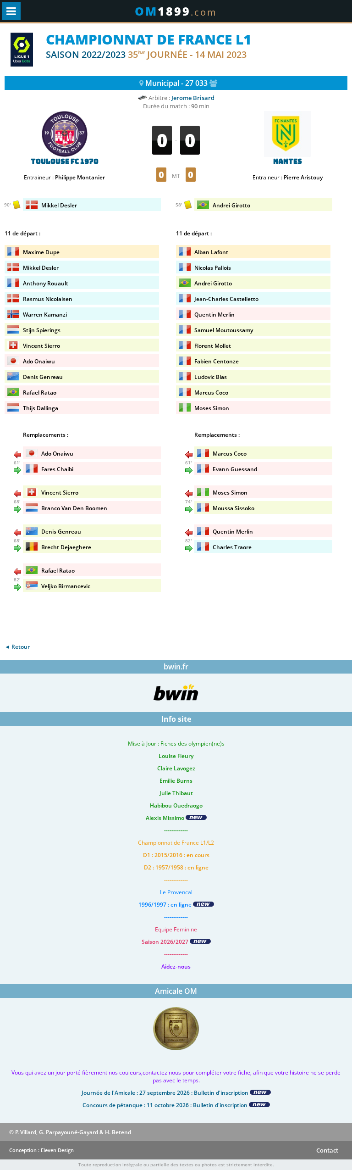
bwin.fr (176, 667)
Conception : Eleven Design (41, 1150)
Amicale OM (176, 991)
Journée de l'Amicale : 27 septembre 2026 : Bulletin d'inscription (166, 1093)
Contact (327, 1150)
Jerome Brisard (192, 98)
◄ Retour (17, 647)
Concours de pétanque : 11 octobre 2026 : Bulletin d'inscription (165, 1105)
